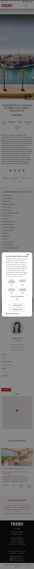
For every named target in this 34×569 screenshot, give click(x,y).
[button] (12, 313)
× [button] (29, 254)
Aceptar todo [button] (17, 305)
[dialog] (17, 284)
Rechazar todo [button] (17, 309)
